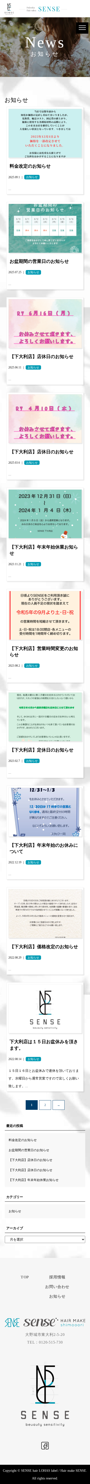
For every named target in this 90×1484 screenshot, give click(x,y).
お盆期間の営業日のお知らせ (29, 1150)
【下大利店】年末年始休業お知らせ (34, 1180)
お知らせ (15, 1211)
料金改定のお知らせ (23, 1140)
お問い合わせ (57, 1287)
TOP (25, 1277)
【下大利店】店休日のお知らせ (30, 1160)
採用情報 (57, 1277)
